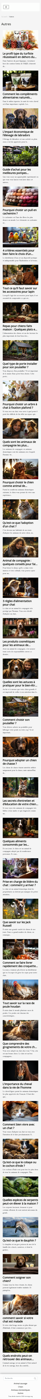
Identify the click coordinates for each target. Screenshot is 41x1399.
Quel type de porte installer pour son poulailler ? (20, 365)
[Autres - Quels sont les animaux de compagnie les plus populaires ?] (20, 428)
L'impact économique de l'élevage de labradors (18, 133)
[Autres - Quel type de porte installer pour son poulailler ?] (20, 350)
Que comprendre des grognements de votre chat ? (20, 1047)
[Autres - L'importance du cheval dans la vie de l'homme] (20, 1070)
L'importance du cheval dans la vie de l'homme (17, 1085)
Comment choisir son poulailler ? (16, 721)
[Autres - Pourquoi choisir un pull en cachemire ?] (20, 196)
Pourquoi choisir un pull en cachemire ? (20, 211)
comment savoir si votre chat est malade (18, 1319)
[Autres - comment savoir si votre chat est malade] (20, 1304)
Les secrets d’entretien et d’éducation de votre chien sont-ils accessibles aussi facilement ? (19, 806)
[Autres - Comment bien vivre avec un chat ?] (20, 1111)
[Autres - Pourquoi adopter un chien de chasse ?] (20, 746)
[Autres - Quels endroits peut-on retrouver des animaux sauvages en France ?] (20, 1342)
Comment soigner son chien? (17, 1279)
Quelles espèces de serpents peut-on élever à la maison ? (20, 1201)
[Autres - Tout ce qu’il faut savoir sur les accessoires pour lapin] (20, 274)
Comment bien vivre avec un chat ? (19, 1126)
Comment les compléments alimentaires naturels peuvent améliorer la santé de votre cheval (20, 99)
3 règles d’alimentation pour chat (17, 602)
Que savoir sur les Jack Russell (17, 923)
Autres (20, 1393)
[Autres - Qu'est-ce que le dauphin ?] (20, 1227)
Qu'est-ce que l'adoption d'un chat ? (18, 524)
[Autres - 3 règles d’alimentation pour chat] (20, 587)
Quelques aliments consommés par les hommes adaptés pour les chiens (19, 846)
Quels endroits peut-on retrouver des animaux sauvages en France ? (17, 1359)
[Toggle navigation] (6, 7)
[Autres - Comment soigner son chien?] (20, 1264)
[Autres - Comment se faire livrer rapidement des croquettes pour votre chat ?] (20, 949)
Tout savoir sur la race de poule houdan (19, 1004)
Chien (20, 1387)
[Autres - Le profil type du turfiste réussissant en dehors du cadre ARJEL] (20, 40)
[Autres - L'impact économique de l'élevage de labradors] (20, 118)
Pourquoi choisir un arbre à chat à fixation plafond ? (20, 405)
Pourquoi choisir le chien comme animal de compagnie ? (18, 485)
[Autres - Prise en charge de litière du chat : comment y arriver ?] (20, 868)
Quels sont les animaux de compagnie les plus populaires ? (19, 445)
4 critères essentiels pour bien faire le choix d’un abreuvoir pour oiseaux (18, 253)
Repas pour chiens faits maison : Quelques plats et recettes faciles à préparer (19, 329)
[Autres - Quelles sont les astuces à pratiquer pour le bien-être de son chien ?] (20, 668)
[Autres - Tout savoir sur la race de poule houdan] (20, 989)
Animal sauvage (20, 1383)
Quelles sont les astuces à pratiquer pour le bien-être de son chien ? (20, 685)
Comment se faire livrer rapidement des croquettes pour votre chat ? (20, 966)
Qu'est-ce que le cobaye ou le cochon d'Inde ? (19, 1163)
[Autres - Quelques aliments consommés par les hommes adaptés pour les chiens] (20, 827)
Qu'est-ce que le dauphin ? (19, 1240)
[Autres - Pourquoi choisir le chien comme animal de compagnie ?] (20, 469)
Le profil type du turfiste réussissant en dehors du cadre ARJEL (18, 57)
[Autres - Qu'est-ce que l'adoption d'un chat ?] (20, 509)
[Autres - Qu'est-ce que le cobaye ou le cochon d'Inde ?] (20, 1149)
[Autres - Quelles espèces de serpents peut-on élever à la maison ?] (20, 1186)
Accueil (4, 16)
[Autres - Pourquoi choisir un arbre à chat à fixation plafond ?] (20, 390)
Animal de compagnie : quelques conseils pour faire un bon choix (20, 564)
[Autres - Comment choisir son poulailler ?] (20, 706)
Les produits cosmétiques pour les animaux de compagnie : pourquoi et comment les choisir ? (19, 647)
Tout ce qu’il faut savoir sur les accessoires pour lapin (20, 289)
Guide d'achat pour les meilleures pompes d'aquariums (17, 173)
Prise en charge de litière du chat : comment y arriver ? (20, 883)
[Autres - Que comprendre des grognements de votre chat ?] (20, 1030)
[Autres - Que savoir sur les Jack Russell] (20, 908)
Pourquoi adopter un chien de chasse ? (20, 761)
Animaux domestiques (20, 1390)
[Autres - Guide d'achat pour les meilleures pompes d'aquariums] (20, 156)
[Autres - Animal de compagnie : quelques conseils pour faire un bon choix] (20, 547)
